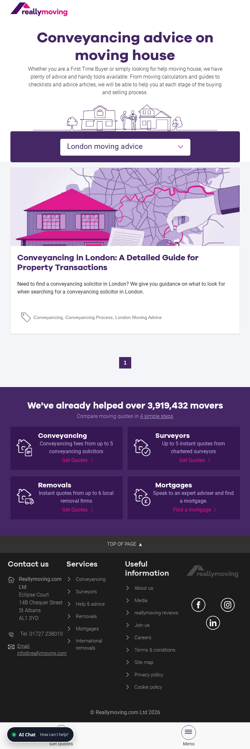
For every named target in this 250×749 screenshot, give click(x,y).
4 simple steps (156, 416)
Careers (142, 638)
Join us (142, 625)
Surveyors (86, 592)
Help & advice (90, 604)
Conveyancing (90, 579)
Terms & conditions (154, 650)
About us (143, 588)
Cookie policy (148, 687)
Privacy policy (148, 675)
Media (140, 600)
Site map (143, 662)
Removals (86, 616)
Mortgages (87, 629)
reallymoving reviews (156, 613)
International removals (89, 644)
